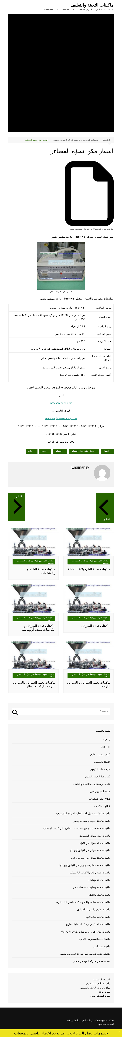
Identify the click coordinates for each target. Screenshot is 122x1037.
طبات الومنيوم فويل (99, 791)
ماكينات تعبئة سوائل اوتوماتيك (94, 835)
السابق (106, 519)
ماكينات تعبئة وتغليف (99, 880)
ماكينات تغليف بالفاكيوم (97, 917)
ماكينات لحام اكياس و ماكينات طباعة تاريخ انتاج (85, 931)
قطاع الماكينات (102, 806)
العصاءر (58, 451)
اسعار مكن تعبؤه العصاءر (82, 451)
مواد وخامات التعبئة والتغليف (95, 987)
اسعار (106, 451)
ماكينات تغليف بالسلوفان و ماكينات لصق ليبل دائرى (83, 902)
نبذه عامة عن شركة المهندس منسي (91, 961)
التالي (19, 496)
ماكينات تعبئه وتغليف (99, 894)
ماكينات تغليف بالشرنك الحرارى (93, 909)
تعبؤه (43, 451)
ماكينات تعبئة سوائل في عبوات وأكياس (90, 858)
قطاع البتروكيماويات (99, 798)
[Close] (119, 1032)
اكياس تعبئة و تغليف (99, 754)
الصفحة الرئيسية (101, 979)
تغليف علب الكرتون (100, 769)
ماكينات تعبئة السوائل (95, 626)
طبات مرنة (104, 991)
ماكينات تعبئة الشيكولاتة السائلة (89, 569)
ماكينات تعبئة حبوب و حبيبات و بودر (91, 821)
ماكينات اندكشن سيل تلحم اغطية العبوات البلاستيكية (83, 813)
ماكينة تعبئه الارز (101, 946)
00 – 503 (105, 747)
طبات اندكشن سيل (100, 995)
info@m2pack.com (61, 403)
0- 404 (106, 739)
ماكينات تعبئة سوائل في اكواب (94, 843)
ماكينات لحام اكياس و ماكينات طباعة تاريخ (88, 924)
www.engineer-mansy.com (61, 418)
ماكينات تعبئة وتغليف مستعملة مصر (91, 887)
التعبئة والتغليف (102, 761)
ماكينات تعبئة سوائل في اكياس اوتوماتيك (89, 850)
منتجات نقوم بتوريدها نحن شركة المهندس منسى (91, 229)
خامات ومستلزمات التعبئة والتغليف (91, 784)
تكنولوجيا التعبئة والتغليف (97, 776)
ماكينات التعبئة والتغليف (92, 5)
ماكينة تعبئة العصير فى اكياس (94, 939)
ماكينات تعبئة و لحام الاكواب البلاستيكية (89, 872)
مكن (30, 451)
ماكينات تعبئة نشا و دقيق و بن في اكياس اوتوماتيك (84, 865)
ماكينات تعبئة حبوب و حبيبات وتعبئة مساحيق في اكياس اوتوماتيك (76, 828)
